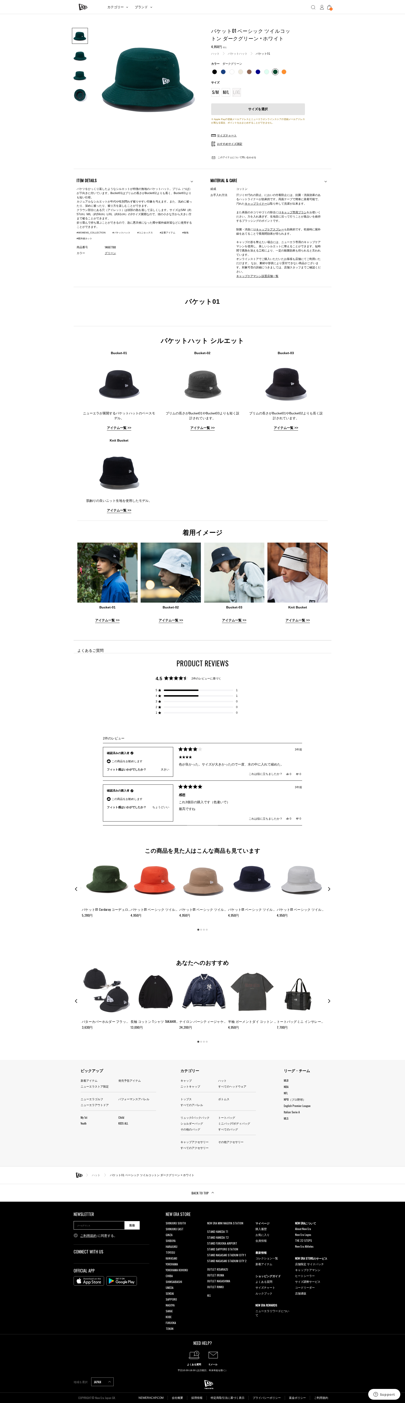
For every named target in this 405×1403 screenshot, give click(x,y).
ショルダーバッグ (191, 1123)
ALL (209, 1295)
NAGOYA (170, 1305)
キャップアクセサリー (194, 1142)
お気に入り (262, 1235)
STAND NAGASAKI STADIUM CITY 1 (226, 1255)
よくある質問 (263, 1281)
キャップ (186, 1080)
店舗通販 (300, 1293)
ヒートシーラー (305, 1276)
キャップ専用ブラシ (294, 212)
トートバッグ (226, 1117)
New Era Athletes (304, 1246)
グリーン (110, 253)
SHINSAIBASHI (174, 1282)
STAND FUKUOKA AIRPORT (222, 1243)
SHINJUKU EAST (175, 1229)
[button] (197, 690)
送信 (132, 1225)
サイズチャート (265, 1287)
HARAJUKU (171, 1247)
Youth (83, 1123)
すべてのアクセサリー (194, 1148)
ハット (215, 53)
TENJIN (169, 1329)
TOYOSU (170, 1252)
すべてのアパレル (191, 1105)
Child (121, 1117)
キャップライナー (256, 203)
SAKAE (169, 1311)
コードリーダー (305, 1287)
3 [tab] (204, 929)
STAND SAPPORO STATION (222, 1249)
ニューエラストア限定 (95, 1086)
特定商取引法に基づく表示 (227, 1397)
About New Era (303, 1229)
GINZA (169, 1235)
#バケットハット (121, 232)
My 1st (84, 1117)
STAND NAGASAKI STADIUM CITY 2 (227, 1261)
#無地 (185, 232)
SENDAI (170, 1293)
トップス (186, 1099)
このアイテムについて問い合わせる (236, 157)
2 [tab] (201, 929)
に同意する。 (98, 1236)
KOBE (169, 1317)
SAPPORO (171, 1299)
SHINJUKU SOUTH (176, 1223)
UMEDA (169, 1288)
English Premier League (297, 1106)
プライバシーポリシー (267, 1397)
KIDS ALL (123, 1123)
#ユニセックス (145, 232)
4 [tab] (207, 929)
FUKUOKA (171, 1323)
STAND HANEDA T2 (218, 1237)
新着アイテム (89, 1080)
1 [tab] (198, 929)
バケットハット (238, 53)
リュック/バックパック (195, 1117)
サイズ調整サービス (307, 1281)
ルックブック (263, 1293)
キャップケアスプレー (270, 229)
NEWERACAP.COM (151, 1397)
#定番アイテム (167, 232)
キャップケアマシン (307, 1270)
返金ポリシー (297, 1397)
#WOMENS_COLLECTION (91, 232)
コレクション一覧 (266, 1258)
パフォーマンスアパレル (133, 1099)
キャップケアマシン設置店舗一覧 (257, 276)
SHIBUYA (171, 1241)
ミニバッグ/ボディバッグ (234, 1123)
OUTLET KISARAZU (217, 1269)
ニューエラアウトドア (95, 1105)
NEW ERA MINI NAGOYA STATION (225, 1223)
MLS (286, 1118)
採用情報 (196, 1397)
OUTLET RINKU (215, 1287)
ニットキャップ (190, 1086)
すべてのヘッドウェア (232, 1086)
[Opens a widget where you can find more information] (384, 1395)
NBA (286, 1087)
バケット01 (263, 53)
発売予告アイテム (129, 1080)
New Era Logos (303, 1235)
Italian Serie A (292, 1112)
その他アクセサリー (231, 1142)
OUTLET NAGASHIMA (218, 1281)
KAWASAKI (171, 1258)
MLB (286, 1080)
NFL (286, 1093)
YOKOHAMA (172, 1264)
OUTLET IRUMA (215, 1275)
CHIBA (169, 1276)
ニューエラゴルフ (92, 1099)
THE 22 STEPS (303, 1240)
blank (210, 1229)
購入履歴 (261, 1229)
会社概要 (177, 1397)
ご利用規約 (88, 1236)
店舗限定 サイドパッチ (309, 1264)
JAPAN (98, 1381)
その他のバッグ (190, 1129)
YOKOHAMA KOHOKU (177, 1270)
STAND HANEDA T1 (217, 1232)
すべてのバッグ (228, 1129)
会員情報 (261, 1240)
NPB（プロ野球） (295, 1099)
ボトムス (223, 1099)
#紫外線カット (84, 238)
